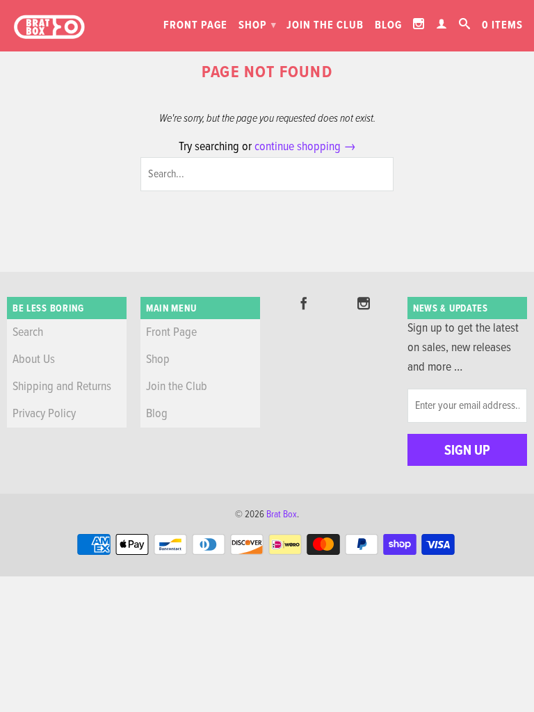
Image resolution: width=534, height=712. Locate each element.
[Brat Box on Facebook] (304, 303)
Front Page (195, 25)
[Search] (465, 23)
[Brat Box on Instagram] (419, 23)
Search (28, 333)
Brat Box (281, 514)
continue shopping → (305, 147)
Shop (257, 25)
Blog (388, 25)
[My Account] (442, 23)
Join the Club (325, 25)
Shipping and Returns (62, 387)
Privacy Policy (44, 414)
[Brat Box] (48, 27)
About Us (34, 360)
